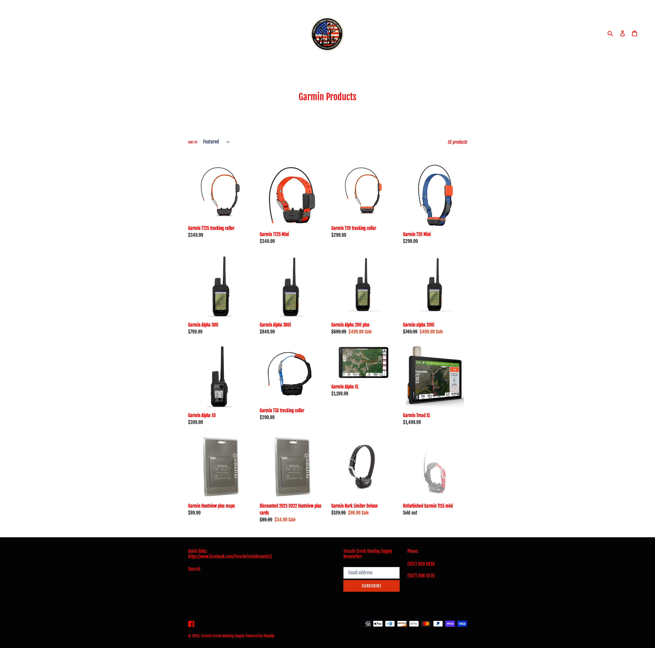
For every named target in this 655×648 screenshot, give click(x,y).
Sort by (193, 142)
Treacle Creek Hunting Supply (222, 635)
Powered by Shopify (260, 635)
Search (194, 569)
